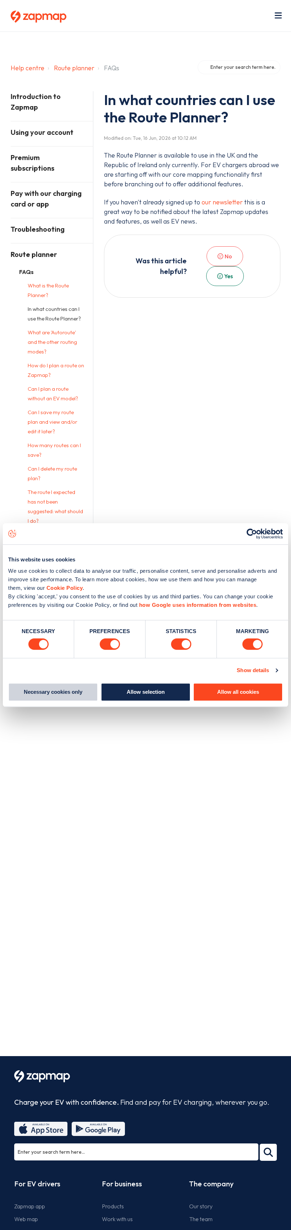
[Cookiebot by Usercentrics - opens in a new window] (252, 533)
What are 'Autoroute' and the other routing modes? (52, 342)
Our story (201, 1206)
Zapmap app (29, 1206)
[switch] (110, 644)
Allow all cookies (238, 692)
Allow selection (146, 692)
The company (211, 1183)
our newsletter (222, 202)
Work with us (117, 1219)
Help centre (27, 68)
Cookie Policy (64, 588)
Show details (253, 670)
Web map (26, 1219)
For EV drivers (37, 1183)
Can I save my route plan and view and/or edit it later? (52, 422)
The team (201, 1219)
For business (122, 1183)
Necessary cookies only (53, 692)
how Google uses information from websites (198, 605)
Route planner (74, 68)
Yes (228, 276)
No (228, 256)
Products (113, 1206)
